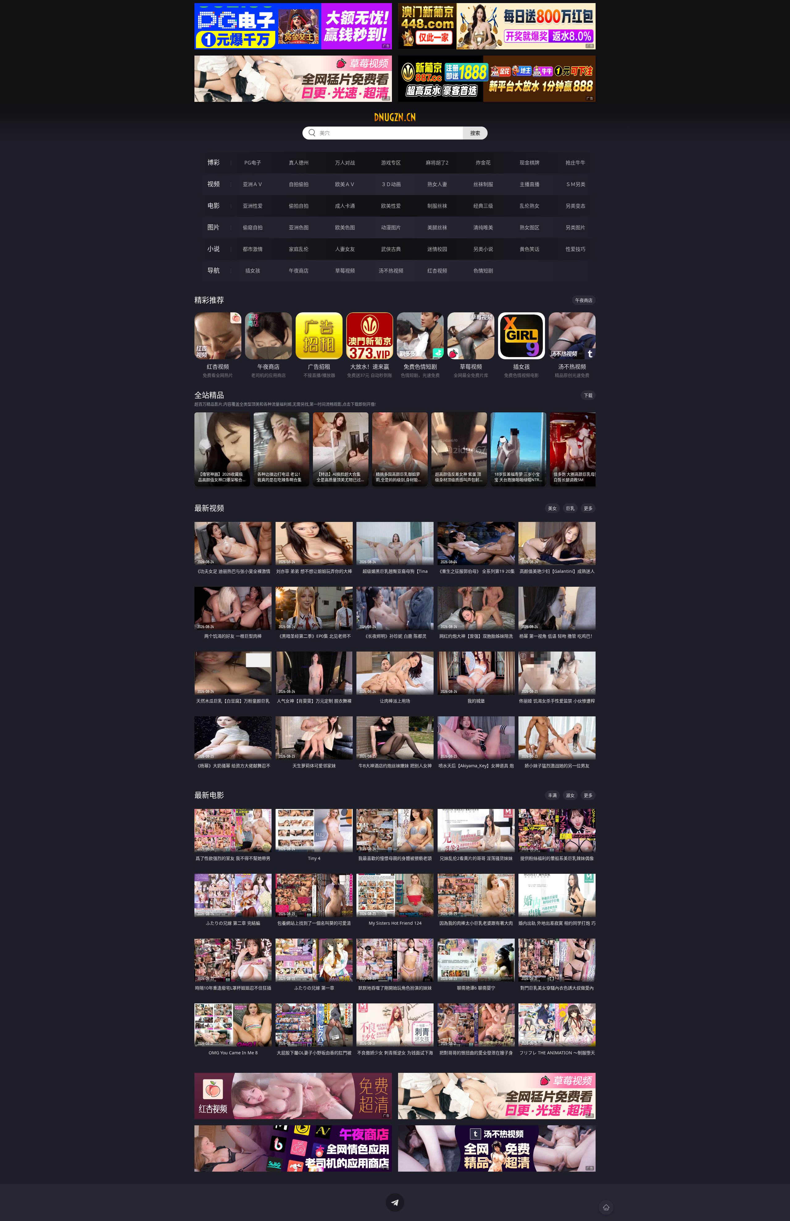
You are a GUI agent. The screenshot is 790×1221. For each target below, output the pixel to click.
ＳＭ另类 (575, 184)
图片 (213, 227)
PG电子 (252, 162)
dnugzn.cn (395, 117)
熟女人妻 (437, 184)
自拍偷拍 (299, 184)
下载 (588, 395)
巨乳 (570, 508)
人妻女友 (345, 249)
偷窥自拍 (253, 227)
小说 (213, 249)
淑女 (570, 795)
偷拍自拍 (299, 205)
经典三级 (483, 205)
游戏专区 (391, 162)
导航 (213, 270)
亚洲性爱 (253, 205)
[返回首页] (606, 1207)
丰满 (552, 795)
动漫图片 (391, 227)
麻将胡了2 (437, 162)
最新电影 (209, 795)
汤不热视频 (391, 270)
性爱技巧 (575, 249)
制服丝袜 (437, 205)
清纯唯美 (483, 227)
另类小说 (483, 249)
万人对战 (345, 162)
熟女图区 (529, 227)
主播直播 (529, 184)
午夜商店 (299, 270)
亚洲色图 (299, 227)
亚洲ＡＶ (253, 184)
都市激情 (253, 249)
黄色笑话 (529, 249)
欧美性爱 (391, 205)
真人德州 (299, 162)
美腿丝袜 (437, 227)
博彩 (213, 162)
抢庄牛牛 (575, 162)
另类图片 (575, 227)
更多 (588, 508)
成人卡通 (345, 205)
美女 (552, 508)
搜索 (475, 133)
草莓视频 (345, 270)
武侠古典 (391, 249)
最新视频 (209, 508)
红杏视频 (437, 270)
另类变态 (575, 205)
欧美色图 (345, 227)
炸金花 (483, 162)
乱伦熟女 (529, 205)
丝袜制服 (483, 184)
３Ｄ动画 (391, 184)
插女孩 (252, 270)
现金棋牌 (529, 162)
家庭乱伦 (299, 249)
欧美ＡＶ (345, 184)
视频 (213, 184)
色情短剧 (483, 270)
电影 (213, 206)
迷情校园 (437, 249)
